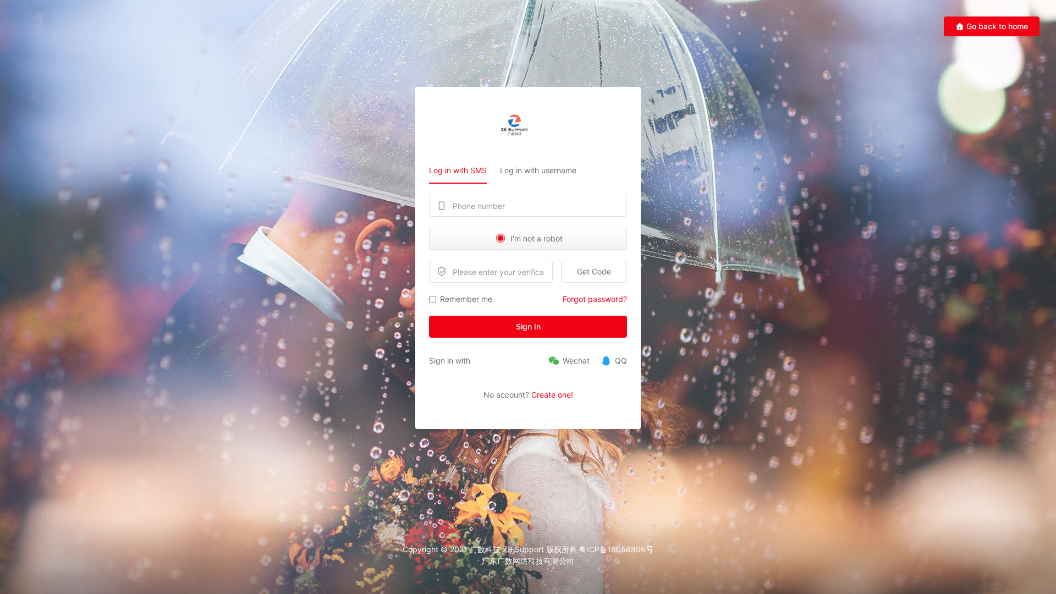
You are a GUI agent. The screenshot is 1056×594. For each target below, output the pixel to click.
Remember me (466, 299)
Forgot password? (595, 299)
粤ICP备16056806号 (616, 549)
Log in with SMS (458, 170)
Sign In (528, 326)
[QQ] (614, 360)
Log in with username (538, 170)
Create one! (552, 394)
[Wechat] (569, 360)
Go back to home (997, 26)
